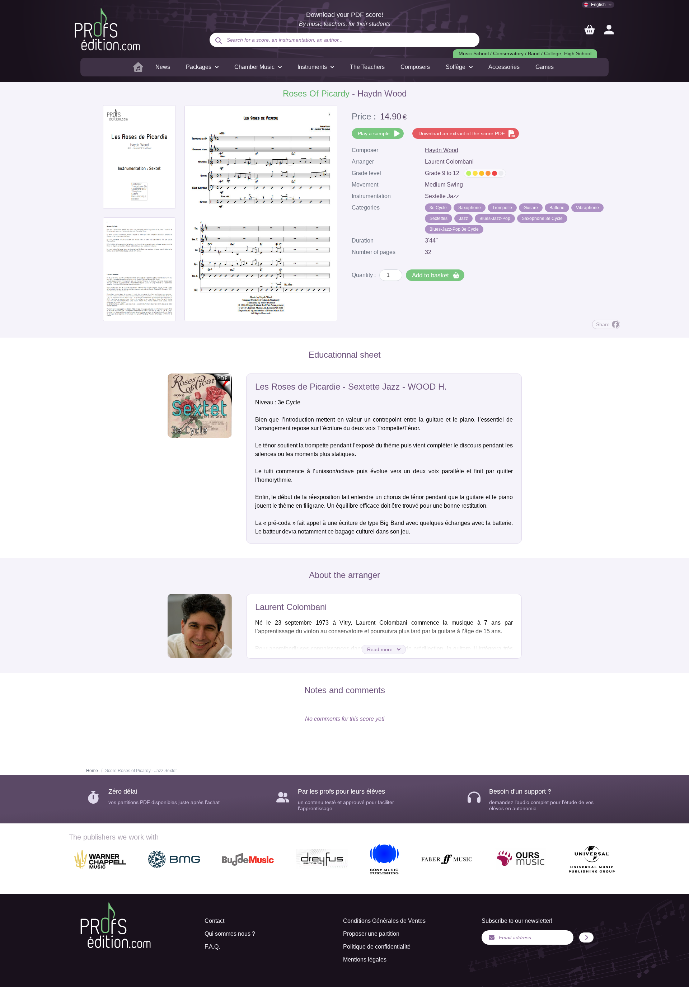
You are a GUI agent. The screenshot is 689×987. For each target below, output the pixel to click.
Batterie (556, 207)
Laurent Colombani (449, 162)
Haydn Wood (441, 150)
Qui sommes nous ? (230, 934)
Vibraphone (587, 207)
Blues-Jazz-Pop (494, 218)
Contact (214, 921)
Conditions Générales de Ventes (384, 921)
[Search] (218, 41)
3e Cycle (438, 207)
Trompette (502, 207)
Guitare (531, 207)
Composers (415, 67)
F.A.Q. (212, 947)
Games (544, 67)
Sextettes (438, 218)
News (162, 67)
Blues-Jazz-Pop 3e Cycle (454, 229)
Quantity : (364, 275)
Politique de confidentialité (377, 947)
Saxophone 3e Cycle (542, 218)
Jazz (463, 218)
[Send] (586, 937)
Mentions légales (364, 960)
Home (92, 770)
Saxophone (469, 207)
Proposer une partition (371, 934)
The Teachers (367, 67)
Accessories (504, 67)
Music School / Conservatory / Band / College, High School (525, 53)
